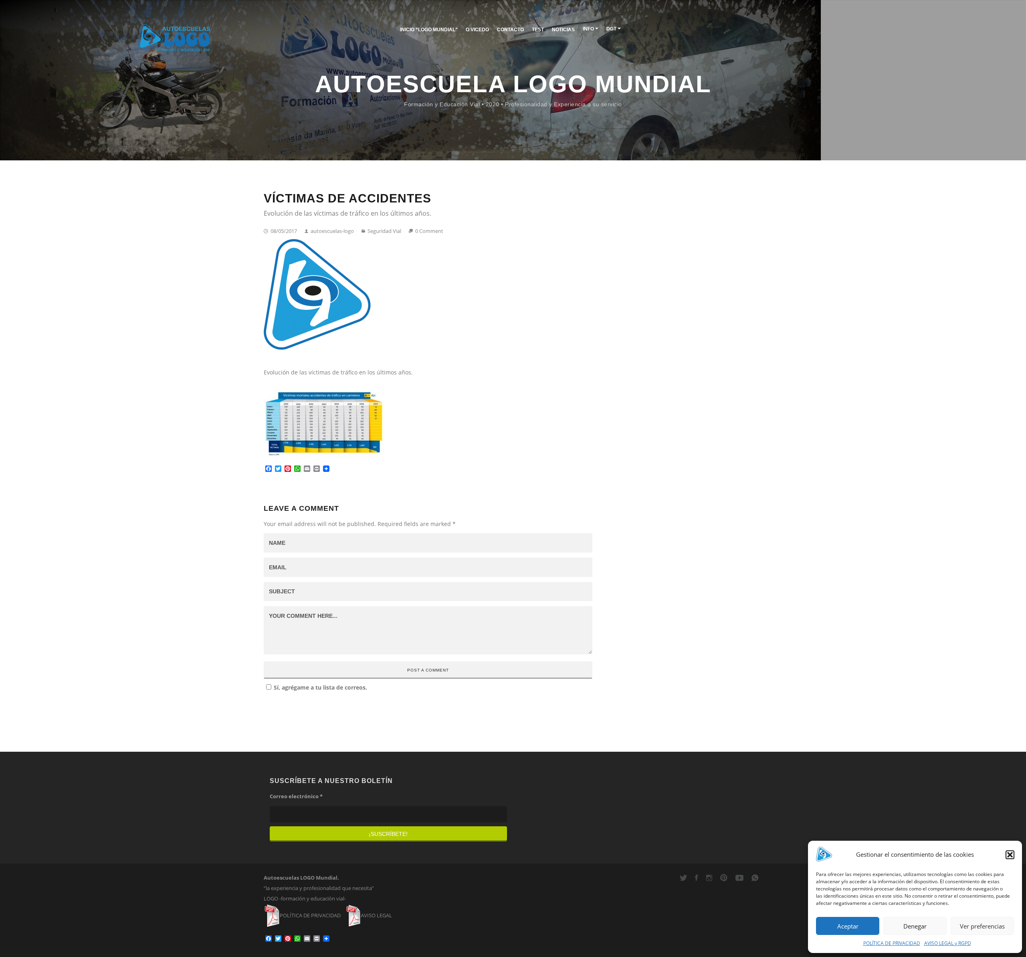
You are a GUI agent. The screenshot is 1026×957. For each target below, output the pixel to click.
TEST (538, 29)
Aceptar (847, 926)
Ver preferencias (982, 926)
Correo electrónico (296, 796)
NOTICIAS (563, 29)
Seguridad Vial (383, 231)
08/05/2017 (283, 231)
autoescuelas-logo (331, 231)
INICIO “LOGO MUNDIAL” (429, 29)
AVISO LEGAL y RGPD (947, 943)
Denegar (915, 926)
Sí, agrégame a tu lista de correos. (320, 687)
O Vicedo (477, 29)
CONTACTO (510, 29)
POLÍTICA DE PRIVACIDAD (891, 943)
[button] (1010, 855)
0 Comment (428, 231)
